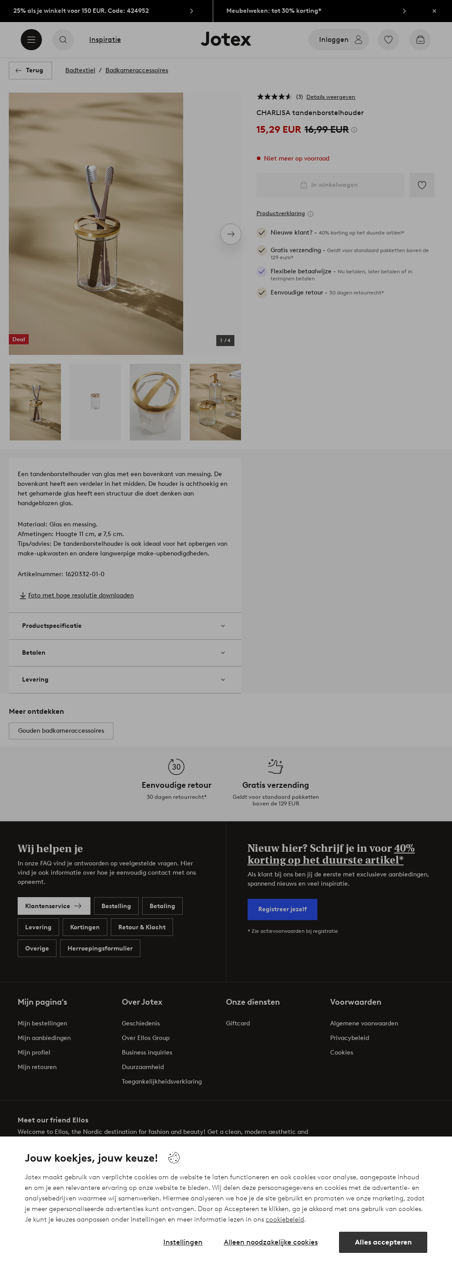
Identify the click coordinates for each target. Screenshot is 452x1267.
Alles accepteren (383, 1242)
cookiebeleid (285, 1219)
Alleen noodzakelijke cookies (271, 1242)
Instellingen (183, 1242)
